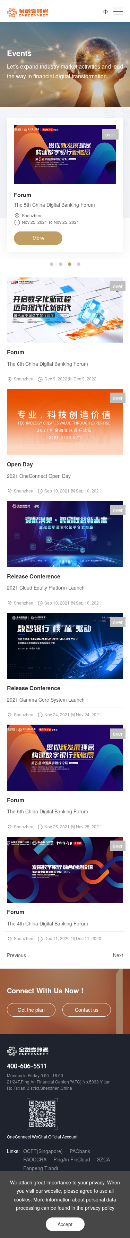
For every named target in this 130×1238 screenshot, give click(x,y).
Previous (16, 955)
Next (118, 955)
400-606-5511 (27, 1065)
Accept (65, 1224)
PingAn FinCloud (71, 1159)
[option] (65, 188)
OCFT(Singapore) (43, 1151)
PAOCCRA (34, 1159)
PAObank (80, 1151)
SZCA (103, 1159)
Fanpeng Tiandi (40, 1168)
